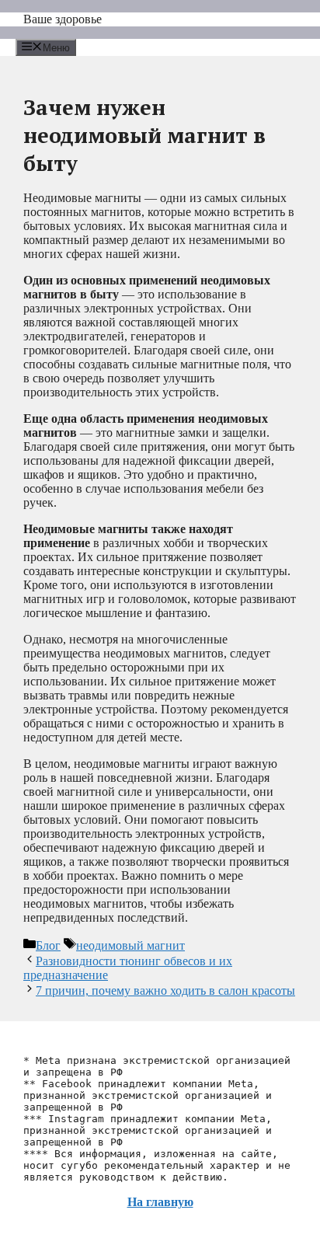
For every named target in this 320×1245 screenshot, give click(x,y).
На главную (160, 1201)
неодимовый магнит (130, 945)
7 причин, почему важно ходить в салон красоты (165, 990)
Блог (48, 945)
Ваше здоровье (62, 19)
